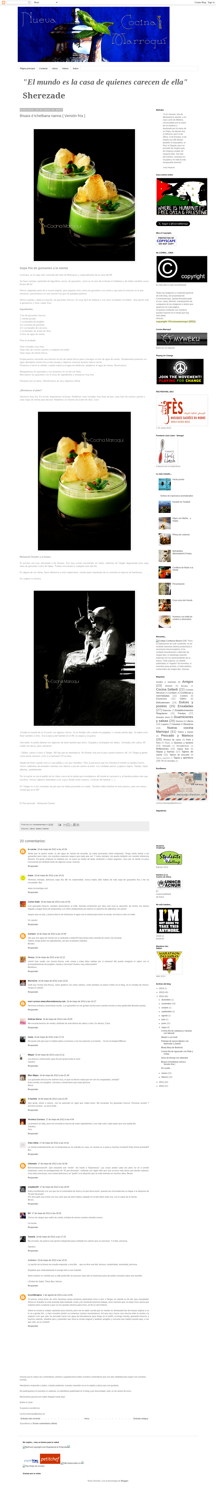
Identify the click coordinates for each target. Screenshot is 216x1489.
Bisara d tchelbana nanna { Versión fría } (173, 1063)
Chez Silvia (33, 1143)
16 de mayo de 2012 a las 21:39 (54, 1075)
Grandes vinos (163, 717)
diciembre (166, 1000)
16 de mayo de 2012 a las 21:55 (53, 1099)
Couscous (161, 698)
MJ (29, 1213)
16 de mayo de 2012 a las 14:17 (81, 1001)
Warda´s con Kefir (169, 1037)
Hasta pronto (178, 479)
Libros (55, 68)
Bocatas (184, 686)
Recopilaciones (183, 746)
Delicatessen (163, 702)
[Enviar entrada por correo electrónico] (59, 825)
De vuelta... (166, 1068)
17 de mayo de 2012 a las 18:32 (46, 1213)
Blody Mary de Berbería (172, 1047)
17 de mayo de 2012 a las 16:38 (52, 1164)
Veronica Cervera (36, 1119)
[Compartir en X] (71, 824)
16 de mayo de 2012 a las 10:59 (51, 934)
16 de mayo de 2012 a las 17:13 (49, 1037)
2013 (161, 992)
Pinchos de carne (172, 740)
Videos (65, 68)
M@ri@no (32, 981)
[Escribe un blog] (68, 824)
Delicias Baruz (35, 1019)
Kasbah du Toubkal (181, 502)
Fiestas (182, 713)
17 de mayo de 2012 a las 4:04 (60, 1119)
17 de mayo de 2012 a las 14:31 (54, 1143)
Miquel (31, 1055)
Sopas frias (183, 749)
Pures (167, 743)
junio (164, 1023)
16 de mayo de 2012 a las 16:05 (57, 1019)
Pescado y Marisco (177, 735)
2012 (161, 996)
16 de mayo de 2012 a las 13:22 (53, 981)
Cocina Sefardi (167, 689)
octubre (165, 1008)
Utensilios (171, 761)
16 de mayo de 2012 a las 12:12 (50, 957)
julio (163, 1019)
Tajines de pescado (179, 755)
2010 (161, 1086)
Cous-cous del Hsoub (182, 600)
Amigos (187, 681)
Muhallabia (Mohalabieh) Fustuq (182, 552)
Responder (33, 866)
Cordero (184, 696)
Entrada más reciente (30, 1418)
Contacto (43, 68)
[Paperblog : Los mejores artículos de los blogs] (31, 1463)
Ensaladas (185, 706)
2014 (161, 988)
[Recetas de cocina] (50, 1463)
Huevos (179, 721)
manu (30, 1037)
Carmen (32, 934)
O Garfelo (32, 1099)
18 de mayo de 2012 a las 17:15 (51, 1237)
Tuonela (31, 1237)
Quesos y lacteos (183, 742)
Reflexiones (162, 748)
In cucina (32, 849)
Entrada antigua (140, 1418)
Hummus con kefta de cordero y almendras (182, 618)
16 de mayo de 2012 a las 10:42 (55, 902)
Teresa (31, 957)
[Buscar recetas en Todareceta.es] (34, 1466)
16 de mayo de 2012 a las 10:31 (49, 875)
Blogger (124, 1481)
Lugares (165, 724)
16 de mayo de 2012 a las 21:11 (49, 1055)
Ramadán (166, 746)
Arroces (168, 686)
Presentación (178, 584)
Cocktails (172, 693)
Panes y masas (185, 732)
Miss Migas (33, 1075)
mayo (164, 1027)
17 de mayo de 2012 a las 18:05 (54, 1187)
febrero (165, 1077)
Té (162, 761)
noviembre (166, 1003)
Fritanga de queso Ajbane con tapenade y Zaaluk (175, 1042)
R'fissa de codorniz (181, 534)
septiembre (166, 1011)
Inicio (86, 1418)
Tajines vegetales (163, 758)
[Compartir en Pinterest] (77, 824)
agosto (164, 1015)
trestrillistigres (35, 1295)
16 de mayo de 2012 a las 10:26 (52, 849)
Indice (75, 68)
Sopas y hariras (42, 829)
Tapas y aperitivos (183, 757)
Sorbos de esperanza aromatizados (176, 496)
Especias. (167, 710)
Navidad (176, 724)
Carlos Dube (34, 902)
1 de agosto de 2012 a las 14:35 (58, 1295)
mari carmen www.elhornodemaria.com (47, 1001)
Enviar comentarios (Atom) (45, 1423)
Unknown (32, 1164)
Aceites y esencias (166, 682)
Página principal (27, 68)
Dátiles (183, 699)
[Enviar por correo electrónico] (65, 824)
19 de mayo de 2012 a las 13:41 (52, 1260)
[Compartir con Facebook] (74, 824)
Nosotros (188, 724)
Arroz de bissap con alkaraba (174, 1058)
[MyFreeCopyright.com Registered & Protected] (45, 1447)
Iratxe (30, 875)
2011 (161, 1082)
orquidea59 (33, 1187)
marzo (164, 1073)
